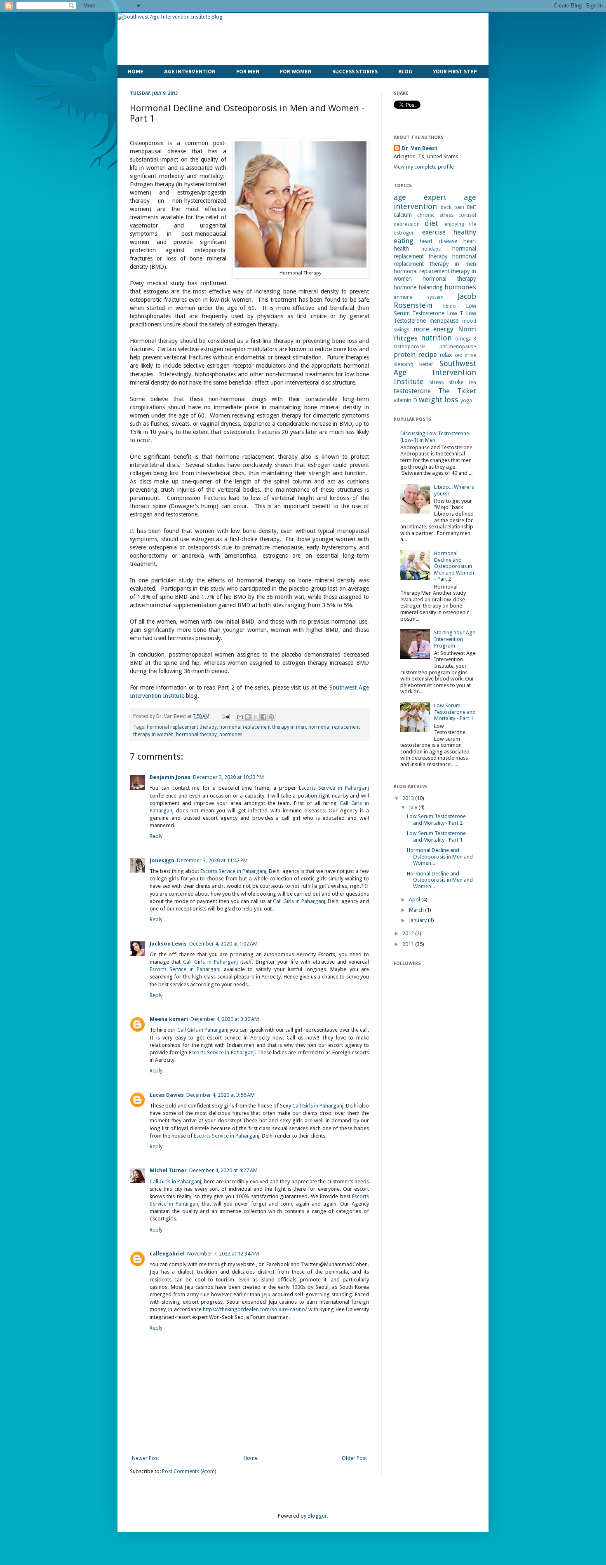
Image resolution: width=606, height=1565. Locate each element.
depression (407, 224)
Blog (405, 71)
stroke (456, 382)
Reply (156, 836)
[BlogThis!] (248, 717)
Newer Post (145, 1458)
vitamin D (405, 400)
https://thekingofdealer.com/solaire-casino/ (255, 1309)
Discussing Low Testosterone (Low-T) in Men (434, 436)
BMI (471, 207)
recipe (427, 354)
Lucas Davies (167, 1095)
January (418, 920)
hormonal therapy (196, 734)
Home (135, 71)
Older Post (354, 1458)
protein (405, 355)
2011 (408, 944)
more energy (433, 329)
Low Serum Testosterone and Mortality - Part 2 (436, 819)
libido (449, 306)
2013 (408, 798)
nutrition (436, 337)
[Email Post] (225, 716)
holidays (431, 249)
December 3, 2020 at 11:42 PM (212, 860)
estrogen (404, 233)
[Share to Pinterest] (271, 717)
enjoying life (460, 224)
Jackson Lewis (168, 944)
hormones (230, 734)
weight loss (438, 399)
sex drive (465, 355)
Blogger (317, 1516)
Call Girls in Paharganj (299, 901)
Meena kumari (169, 1019)
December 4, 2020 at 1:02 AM (223, 944)
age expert (420, 197)
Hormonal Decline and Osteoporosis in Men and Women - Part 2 (454, 566)
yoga (466, 401)
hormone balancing (418, 287)
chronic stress (435, 215)
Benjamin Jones (170, 777)
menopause (444, 320)
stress (437, 382)
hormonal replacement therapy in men (262, 727)
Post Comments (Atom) (189, 1471)
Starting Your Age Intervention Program (454, 638)
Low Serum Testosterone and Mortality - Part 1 (455, 711)
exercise (434, 232)
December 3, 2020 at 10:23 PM (228, 777)
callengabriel (167, 1254)
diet (431, 223)
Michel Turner (168, 1170)
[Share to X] (255, 717)
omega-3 (465, 339)
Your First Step (455, 71)
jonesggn (162, 860)
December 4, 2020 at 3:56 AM (220, 1095)
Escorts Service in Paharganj (334, 788)
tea (472, 382)
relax (446, 355)
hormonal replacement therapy (182, 727)
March (417, 910)
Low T (455, 313)
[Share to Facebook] (263, 717)
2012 (408, 933)
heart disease (438, 241)
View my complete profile (424, 167)
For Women (296, 71)
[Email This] (240, 717)
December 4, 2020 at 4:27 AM (223, 1170)
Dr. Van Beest (420, 148)
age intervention (435, 202)
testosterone (412, 391)
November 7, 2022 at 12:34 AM (223, 1254)
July (413, 807)
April (415, 899)
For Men (247, 71)
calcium (403, 214)
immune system (419, 297)
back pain (452, 207)
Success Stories (355, 71)
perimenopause (457, 347)
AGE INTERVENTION (190, 71)
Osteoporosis (409, 347)
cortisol (467, 215)
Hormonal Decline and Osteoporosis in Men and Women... (440, 856)
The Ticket (457, 391)
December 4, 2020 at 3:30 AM (224, 1019)
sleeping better (413, 364)
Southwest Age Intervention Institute (435, 372)
